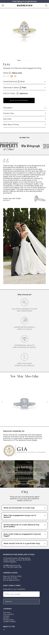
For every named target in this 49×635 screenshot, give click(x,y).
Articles (6, 618)
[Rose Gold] (15, 76)
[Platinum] (4, 76)
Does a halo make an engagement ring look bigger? (22, 535)
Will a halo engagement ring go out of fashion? (20, 516)
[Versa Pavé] (24, 402)
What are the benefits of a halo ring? (19, 508)
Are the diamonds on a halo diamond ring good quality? (21, 526)
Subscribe (8, 601)
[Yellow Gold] (11, 76)
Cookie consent (9, 621)
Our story (7, 612)
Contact (6, 616)
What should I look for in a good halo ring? (22, 543)
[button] (19, 60)
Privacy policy (8, 620)
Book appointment (24, 481)
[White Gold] (8, 76)
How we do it (8, 614)
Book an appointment (19, 100)
